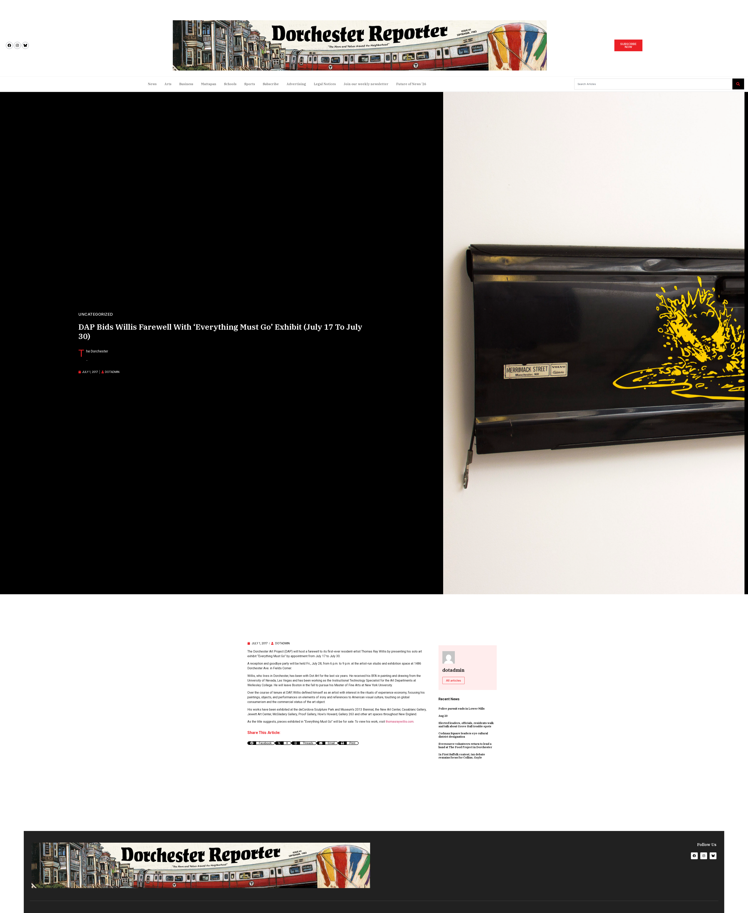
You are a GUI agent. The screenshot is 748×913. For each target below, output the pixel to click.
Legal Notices (325, 84)
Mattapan (208, 84)
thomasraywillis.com (400, 721)
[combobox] (653, 84)
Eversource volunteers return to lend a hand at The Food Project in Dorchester (465, 745)
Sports (249, 84)
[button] (261, 743)
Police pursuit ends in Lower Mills (461, 708)
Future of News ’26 (411, 84)
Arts (167, 84)
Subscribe (271, 84)
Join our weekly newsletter (366, 84)
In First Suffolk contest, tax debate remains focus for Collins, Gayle (461, 756)
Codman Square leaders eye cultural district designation (463, 735)
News (152, 84)
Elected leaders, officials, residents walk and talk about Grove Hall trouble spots (466, 724)
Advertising (296, 84)
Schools (230, 84)
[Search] (738, 84)
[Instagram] (17, 45)
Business (186, 84)
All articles (453, 680)
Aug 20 (442, 716)
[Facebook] (9, 45)
